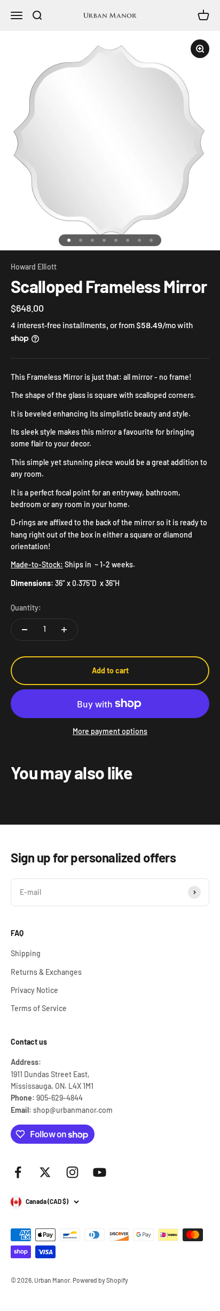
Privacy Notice (34, 990)
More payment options (110, 731)
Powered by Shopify (100, 1280)
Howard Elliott (34, 266)
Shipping (26, 953)
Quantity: (26, 607)
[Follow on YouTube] (99, 1172)
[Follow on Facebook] (18, 1172)
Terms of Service (39, 1008)
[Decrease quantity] (24, 629)
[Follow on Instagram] (72, 1172)
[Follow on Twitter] (45, 1172)
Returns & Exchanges (46, 971)
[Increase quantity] (64, 629)
